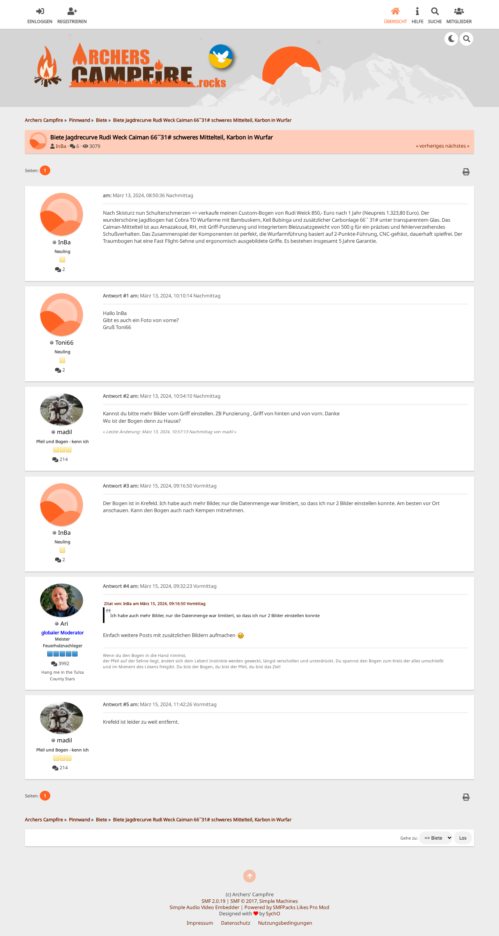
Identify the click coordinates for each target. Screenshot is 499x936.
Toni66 (64, 342)
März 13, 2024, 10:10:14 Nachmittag (162, 295)
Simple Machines (278, 901)
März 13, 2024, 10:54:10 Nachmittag (162, 396)
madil (64, 432)
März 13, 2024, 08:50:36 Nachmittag (148, 195)
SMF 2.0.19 (213, 901)
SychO (273, 913)
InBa (61, 146)
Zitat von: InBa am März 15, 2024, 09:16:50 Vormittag (154, 603)
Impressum (200, 923)
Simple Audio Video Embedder (204, 907)
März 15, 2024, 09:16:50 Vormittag (160, 485)
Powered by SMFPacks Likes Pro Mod (286, 907)
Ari (64, 623)
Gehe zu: (409, 838)
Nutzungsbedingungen (285, 923)
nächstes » (457, 145)
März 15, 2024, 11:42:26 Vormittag (160, 704)
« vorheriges (430, 145)
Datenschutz (235, 923)
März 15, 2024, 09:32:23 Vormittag (160, 586)
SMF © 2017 (243, 901)
